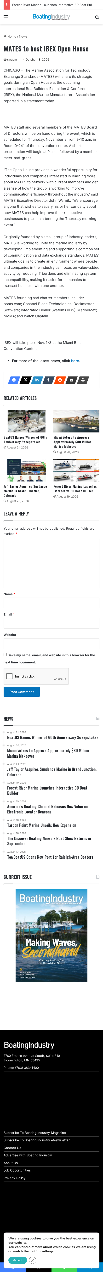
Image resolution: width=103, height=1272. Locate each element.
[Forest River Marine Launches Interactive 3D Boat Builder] (76, 470)
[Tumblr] (47, 380)
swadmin (13, 59)
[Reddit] (58, 380)
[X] (24, 380)
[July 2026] (51, 935)
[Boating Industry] (51, 17)
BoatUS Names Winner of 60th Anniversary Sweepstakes (25, 439)
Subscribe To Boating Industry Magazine (35, 1133)
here (75, 361)
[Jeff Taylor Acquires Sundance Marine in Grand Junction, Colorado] (27, 470)
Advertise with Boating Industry (28, 1155)
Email (9, 614)
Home (11, 36)
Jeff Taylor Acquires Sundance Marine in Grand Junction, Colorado (25, 491)
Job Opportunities (17, 1170)
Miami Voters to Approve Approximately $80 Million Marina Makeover (72, 442)
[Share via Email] (70, 380)
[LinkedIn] (35, 380)
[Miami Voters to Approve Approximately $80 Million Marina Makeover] (76, 421)
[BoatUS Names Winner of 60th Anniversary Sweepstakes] (27, 421)
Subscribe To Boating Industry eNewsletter (37, 1140)
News (23, 36)
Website (10, 635)
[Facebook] (12, 380)
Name (9, 594)
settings (47, 1251)
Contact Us (12, 1148)
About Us (11, 1163)
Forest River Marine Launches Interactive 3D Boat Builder (54, 5)
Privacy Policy (15, 1178)
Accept (17, 1260)
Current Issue (18, 877)
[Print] (81, 380)
